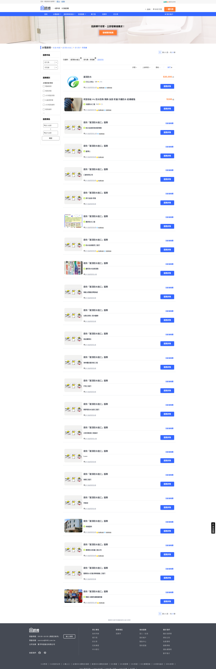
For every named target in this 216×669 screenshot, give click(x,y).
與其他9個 (93, 157)
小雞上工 (66, 664)
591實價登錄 (146, 664)
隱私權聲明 (167, 649)
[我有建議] (213, 528)
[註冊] (63, 1)
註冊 (146, 634)
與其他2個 (93, 509)
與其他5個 (93, 251)
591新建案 (124, 664)
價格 (157, 67)
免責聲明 (166, 641)
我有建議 (143, 645)
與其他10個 (93, 133)
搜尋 (149, 9)
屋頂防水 (87, 77)
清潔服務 (81, 14)
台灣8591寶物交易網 (81, 664)
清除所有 (100, 60)
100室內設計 (158, 664)
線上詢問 (69, 636)
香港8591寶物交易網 (100, 664)
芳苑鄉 (84, 48)
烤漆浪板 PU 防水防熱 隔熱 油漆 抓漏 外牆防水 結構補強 (109, 99)
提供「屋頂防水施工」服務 (95, 122)
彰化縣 (77, 48)
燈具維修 (48, 109)
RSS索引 (95, 649)
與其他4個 (93, 415)
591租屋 (114, 664)
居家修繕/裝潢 (69, 14)
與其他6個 (93, 204)
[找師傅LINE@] (45, 653)
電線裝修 (48, 86)
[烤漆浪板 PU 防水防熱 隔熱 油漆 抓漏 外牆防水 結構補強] (73, 104)
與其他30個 (93, 87)
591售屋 (134, 664)
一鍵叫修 (169, 9)
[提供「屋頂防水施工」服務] (73, 127)
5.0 (97, 104)
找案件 (104, 14)
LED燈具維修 (50, 105)
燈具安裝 (48, 91)
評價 (133, 67)
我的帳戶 (169, 14)
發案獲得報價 (108, 33)
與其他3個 (93, 180)
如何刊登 (158, 9)
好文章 (115, 14)
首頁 (45, 14)
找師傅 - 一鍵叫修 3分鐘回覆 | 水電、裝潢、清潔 (45, 8)
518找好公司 (55, 664)
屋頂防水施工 (67, 48)
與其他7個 (93, 110)
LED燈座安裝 (50, 95)
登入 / (142, 634)
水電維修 (56, 14)
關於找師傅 (167, 634)
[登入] (58, 1)
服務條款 (166, 645)
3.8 (96, 82)
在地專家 (95, 645)
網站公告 (166, 637)
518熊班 (44, 664)
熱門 (169, 67)
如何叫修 (95, 634)
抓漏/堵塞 (56, 48)
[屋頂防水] (73, 82)
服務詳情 (167, 86)
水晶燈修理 (49, 100)
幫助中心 (143, 641)
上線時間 (145, 67)
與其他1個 (93, 345)
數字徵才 (166, 653)
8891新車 (170, 664)
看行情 (93, 14)
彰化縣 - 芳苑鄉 (89, 60)
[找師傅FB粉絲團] (39, 653)
